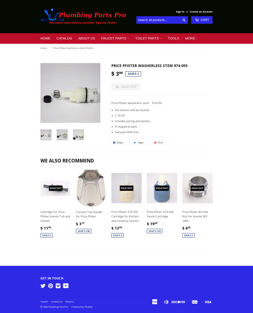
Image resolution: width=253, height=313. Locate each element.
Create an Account (201, 11)
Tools (173, 38)
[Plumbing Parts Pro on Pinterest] (50, 287)
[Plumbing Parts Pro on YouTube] (65, 287)
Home (45, 38)
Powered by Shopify (82, 306)
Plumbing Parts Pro (58, 306)
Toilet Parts (147, 38)
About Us (86, 38)
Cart (204, 20)
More (190, 38)
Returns (70, 301)
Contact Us (56, 301)
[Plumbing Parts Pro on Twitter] (43, 287)
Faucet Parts (114, 38)
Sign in (180, 11)
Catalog (64, 38)
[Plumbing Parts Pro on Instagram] (58, 287)
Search (44, 301)
